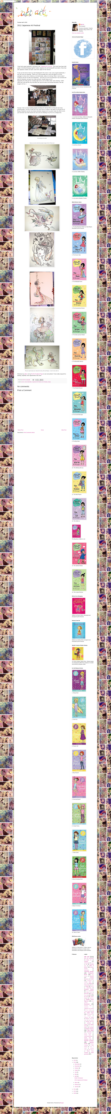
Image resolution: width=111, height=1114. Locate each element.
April (76, 1076)
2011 (75, 1089)
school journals (87, 1033)
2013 (75, 1060)
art (86, 964)
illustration (29, 381)
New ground (91, 1020)
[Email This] (36, 380)
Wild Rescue (91, 1049)
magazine (86, 1017)
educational (88, 987)
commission (89, 980)
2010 (75, 1091)
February (77, 1084)
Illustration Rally (87, 1005)
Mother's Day (89, 1018)
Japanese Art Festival (36, 381)
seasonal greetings (88, 1036)
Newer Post (20, 430)
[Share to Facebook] (41, 380)
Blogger (62, 1102)
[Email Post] (33, 379)
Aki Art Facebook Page (37, 374)
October (77, 1068)
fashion (92, 990)
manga (49, 381)
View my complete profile (78, 33)
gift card (86, 993)
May (76, 1074)
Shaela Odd (87, 1037)
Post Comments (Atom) (29, 432)
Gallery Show (89, 992)
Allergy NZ (88, 959)
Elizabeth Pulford (89, 989)
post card (90, 1025)
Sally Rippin (90, 1030)
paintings (89, 1022)
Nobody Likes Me (90, 1021)
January (77, 1086)
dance (85, 983)
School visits (87, 1034)
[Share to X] (39, 380)
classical (92, 976)
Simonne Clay (87, 1039)
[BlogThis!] (38, 380)
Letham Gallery (87, 1011)
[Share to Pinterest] (42, 380)
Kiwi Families (89, 1009)
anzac (92, 962)
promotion (91, 1027)
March (76, 1082)
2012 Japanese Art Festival (81, 1080)
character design (89, 971)
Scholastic (89, 1031)
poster (85, 1027)
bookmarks (86, 970)
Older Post (63, 430)
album (25, 374)
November (77, 1066)
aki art (22, 381)
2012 (75, 1062)
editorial (92, 986)
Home (42, 430)
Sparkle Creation (89, 1040)
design (90, 983)
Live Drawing (44, 381)
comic (25, 381)
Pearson (86, 1024)
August (76, 1070)
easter (87, 986)
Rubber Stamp (90, 1028)
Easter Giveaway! (79, 1078)
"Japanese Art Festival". (46, 66)
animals (86, 961)
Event (87, 990)
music (85, 1020)
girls (90, 995)
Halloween (91, 998)
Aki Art (82, 24)
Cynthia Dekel (87, 981)
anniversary (86, 962)
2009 (75, 1093)
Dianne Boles (87, 984)
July (76, 1072)
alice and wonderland (89, 958)
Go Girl (86, 996)
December (77, 1064)
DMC (93, 984)
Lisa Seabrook (89, 1014)
